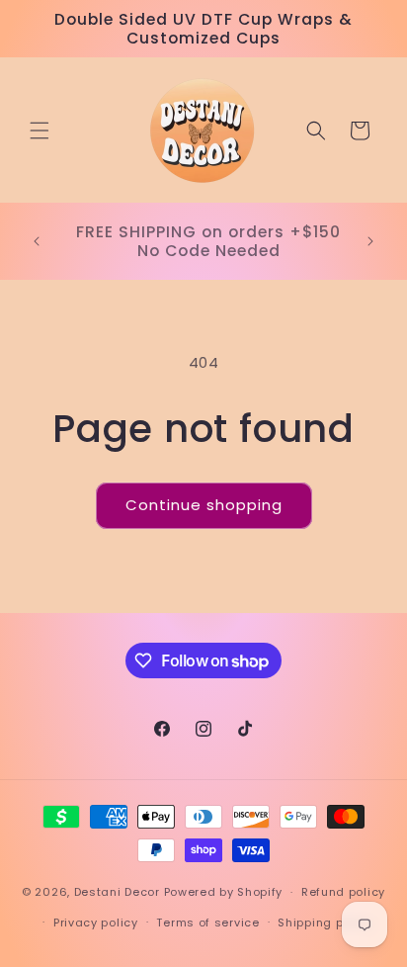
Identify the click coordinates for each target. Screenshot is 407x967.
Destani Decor (117, 892)
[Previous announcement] (36, 241)
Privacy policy (95, 922)
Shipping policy (325, 922)
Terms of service (207, 922)
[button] (39, 130)
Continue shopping (204, 504)
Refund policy (343, 892)
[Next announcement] (370, 241)
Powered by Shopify (224, 892)
